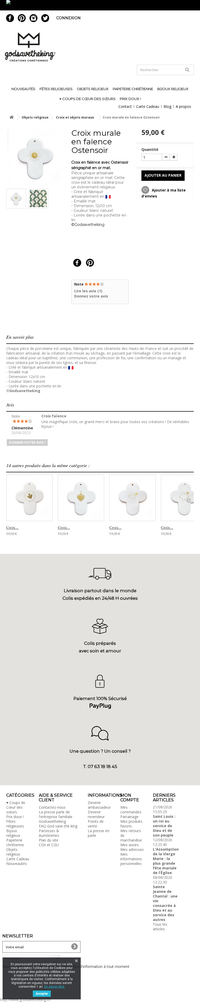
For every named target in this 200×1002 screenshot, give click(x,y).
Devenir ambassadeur (99, 805)
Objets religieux (93, 89)
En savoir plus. (54, 986)
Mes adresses (132, 849)
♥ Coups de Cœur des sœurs (87, 99)
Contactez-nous (52, 807)
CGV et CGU (49, 844)
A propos (183, 106)
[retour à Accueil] (11, 117)
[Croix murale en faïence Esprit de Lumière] (29, 498)
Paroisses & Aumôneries (49, 833)
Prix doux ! (130, 99)
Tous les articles (160, 926)
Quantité (149, 149)
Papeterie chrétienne (133, 89)
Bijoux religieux (173, 89)
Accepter (42, 993)
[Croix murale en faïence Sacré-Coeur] (81, 498)
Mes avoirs (129, 844)
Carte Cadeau (147, 106)
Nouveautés (23, 89)
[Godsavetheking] (100, 47)
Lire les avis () (88, 290)
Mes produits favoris (131, 823)
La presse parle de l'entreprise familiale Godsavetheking (55, 816)
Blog (167, 106)
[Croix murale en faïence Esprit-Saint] (132, 498)
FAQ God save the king (58, 826)
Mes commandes (130, 809)
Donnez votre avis (91, 296)
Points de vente (96, 823)
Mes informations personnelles (131, 859)
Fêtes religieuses (56, 89)
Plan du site (48, 840)
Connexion (68, 18)
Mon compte (129, 797)
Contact (125, 106)
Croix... (12, 527)
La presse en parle (98, 833)
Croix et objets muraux (75, 117)
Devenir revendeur (96, 814)
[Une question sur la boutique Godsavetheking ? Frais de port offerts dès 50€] (100, 5)
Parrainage (129, 816)
